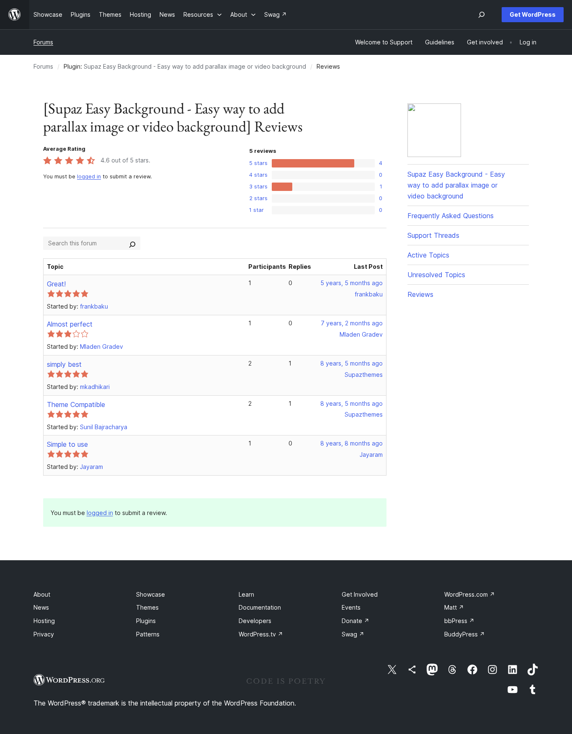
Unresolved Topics (436, 274)
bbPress (459, 620)
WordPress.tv (261, 634)
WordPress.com (469, 594)
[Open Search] (481, 14)
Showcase (150, 594)
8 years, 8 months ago (351, 443)
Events (351, 607)
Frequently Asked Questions (450, 215)
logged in (89, 176)
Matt (454, 607)
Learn (246, 594)
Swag (353, 634)
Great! (56, 284)
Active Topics (428, 255)
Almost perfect (70, 324)
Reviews (420, 294)
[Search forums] (132, 243)
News (41, 607)
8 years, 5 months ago (351, 363)
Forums (43, 42)
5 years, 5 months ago (351, 282)
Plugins (146, 620)
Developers (255, 620)
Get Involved (360, 594)
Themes (147, 607)
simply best (64, 364)
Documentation (260, 607)
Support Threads (433, 235)
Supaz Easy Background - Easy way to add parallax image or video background (195, 66)
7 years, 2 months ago (352, 323)
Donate (355, 620)
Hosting (44, 620)
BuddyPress (464, 634)
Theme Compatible (76, 404)
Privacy (43, 634)
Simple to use (67, 444)
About (41, 594)
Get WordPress (533, 14)
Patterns (148, 634)
